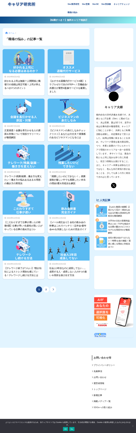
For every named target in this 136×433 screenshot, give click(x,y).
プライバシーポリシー (104, 365)
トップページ (100, 389)
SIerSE (95, 4)
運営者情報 (99, 383)
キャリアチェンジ (122, 4)
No (72, 429)
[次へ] (53, 289)
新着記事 (98, 395)
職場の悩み (73, 12)
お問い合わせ (100, 377)
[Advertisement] (113, 44)
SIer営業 (86, 4)
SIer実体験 (106, 4)
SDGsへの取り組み (103, 407)
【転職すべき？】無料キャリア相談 (67, 20)
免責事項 (98, 371)
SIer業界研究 (73, 4)
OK (65, 429)
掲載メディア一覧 (102, 401)
